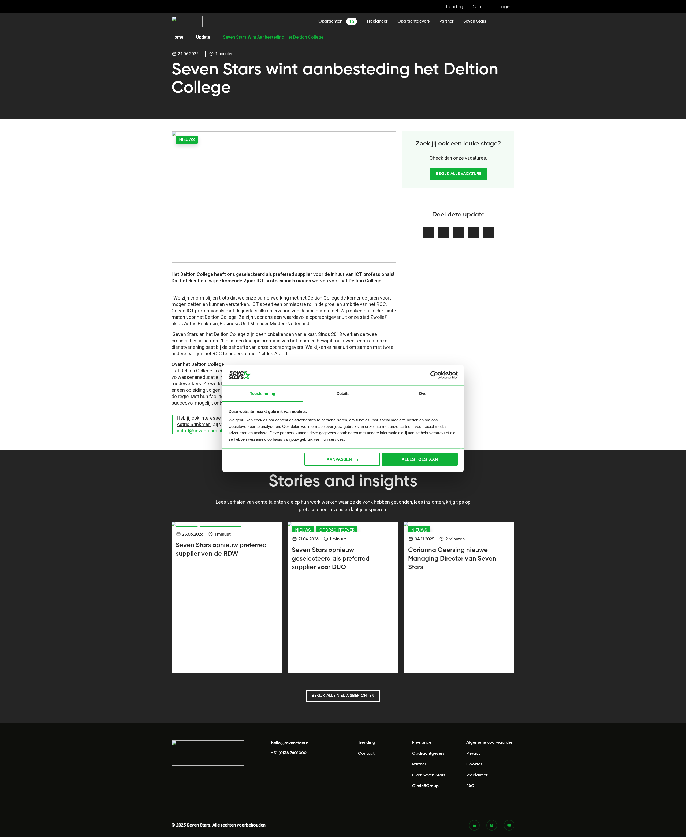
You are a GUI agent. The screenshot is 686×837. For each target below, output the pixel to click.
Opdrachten (336, 21)
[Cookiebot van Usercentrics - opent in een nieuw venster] (434, 375)
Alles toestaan (420, 459)
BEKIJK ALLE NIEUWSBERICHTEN (343, 696)
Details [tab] (343, 393)
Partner (446, 21)
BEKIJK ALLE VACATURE (458, 174)
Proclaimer (476, 775)
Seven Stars (474, 21)
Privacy (473, 754)
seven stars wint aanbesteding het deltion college (273, 37)
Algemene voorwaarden (489, 743)
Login (504, 6)
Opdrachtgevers (413, 21)
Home (177, 37)
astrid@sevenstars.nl (199, 431)
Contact (481, 6)
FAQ (470, 786)
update (203, 37)
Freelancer (377, 21)
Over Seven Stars (428, 775)
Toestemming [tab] (262, 393)
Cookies (474, 764)
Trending (454, 6)
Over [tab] (423, 393)
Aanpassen (339, 459)
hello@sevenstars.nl (290, 743)
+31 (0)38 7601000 (289, 753)
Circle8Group (425, 786)
